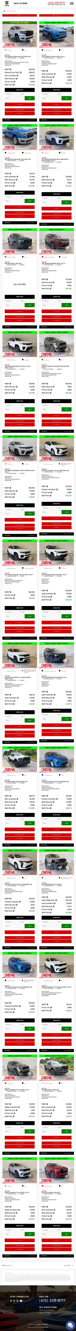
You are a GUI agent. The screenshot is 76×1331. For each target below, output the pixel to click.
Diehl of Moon (7, 120)
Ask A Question (20, 113)
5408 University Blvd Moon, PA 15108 (56, 4)
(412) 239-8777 (56, 3)
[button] (35, 34)
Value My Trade (19, 110)
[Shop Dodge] (6, 3)
